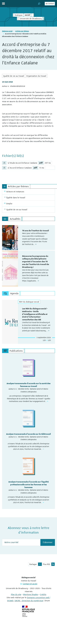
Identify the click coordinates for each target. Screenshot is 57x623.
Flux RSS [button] (46, 564)
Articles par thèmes (22, 31)
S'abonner (48, 542)
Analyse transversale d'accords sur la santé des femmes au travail (28, 385)
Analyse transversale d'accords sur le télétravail (28, 434)
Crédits (43, 594)
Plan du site (16, 594)
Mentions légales (30, 594)
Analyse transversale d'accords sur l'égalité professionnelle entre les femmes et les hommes (28, 485)
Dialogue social (7, 31)
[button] (39, 3)
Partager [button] (33, 564)
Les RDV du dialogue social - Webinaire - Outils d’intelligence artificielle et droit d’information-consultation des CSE (34, 314)
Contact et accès (30, 583)
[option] (28, 237)
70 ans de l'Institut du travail (35, 230)
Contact (51, 4)
